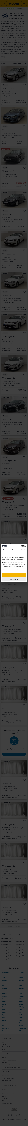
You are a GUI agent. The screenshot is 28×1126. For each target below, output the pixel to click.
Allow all (14, 575)
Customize (13, 579)
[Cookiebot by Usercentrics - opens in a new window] (20, 546)
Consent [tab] (5, 549)
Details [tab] (14, 549)
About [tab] (23, 549)
